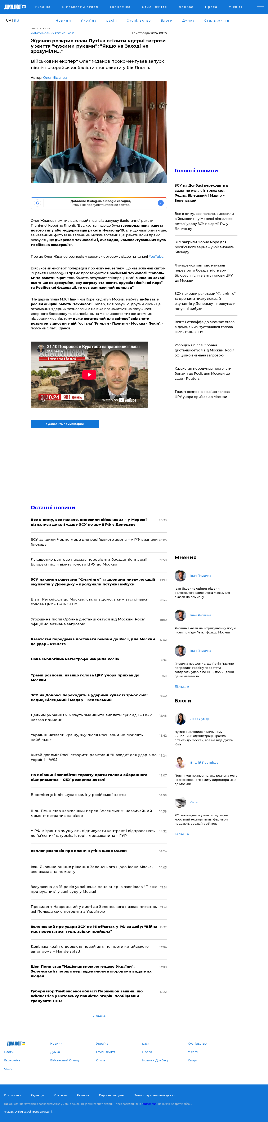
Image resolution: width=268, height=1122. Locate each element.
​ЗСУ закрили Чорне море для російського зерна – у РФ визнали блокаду (204, 247)
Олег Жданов (55, 78)
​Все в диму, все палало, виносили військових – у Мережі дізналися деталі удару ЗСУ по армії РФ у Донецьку (204, 221)
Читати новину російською (52, 33)
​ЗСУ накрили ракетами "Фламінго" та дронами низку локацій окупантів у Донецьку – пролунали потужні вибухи (205, 301)
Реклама (83, 1095)
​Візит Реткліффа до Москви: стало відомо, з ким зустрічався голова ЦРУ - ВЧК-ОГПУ (204, 327)
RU (16, 20)
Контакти (60, 1095)
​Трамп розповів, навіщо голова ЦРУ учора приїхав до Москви (202, 394)
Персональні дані (112, 1095)
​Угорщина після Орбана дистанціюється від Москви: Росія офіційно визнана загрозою (204, 350)
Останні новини (53, 507)
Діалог (34, 29)
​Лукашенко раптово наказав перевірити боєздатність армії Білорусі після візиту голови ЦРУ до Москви (204, 272)
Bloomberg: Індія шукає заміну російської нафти (78, 795)
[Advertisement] (99, 462)
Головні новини (196, 171)
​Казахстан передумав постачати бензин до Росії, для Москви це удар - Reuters (203, 374)
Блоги (46, 29)
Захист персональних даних (154, 1095)
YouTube (156, 257)
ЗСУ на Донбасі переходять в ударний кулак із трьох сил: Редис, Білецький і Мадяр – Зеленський (201, 193)
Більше (98, 1016)
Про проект (12, 1095)
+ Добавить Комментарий (65, 423)
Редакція (37, 1095)
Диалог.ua (149, 1103)
